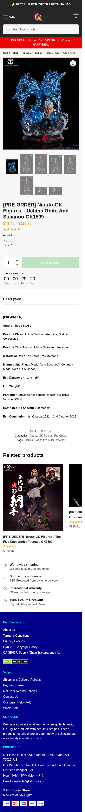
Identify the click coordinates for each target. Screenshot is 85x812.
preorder (60, 440)
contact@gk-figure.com (29, 781)
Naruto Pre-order (44, 440)
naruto (29, 440)
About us (9, 629)
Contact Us (10, 696)
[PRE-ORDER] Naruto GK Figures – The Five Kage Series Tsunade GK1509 (32, 539)
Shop (16, 52)
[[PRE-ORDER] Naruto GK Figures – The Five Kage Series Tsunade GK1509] (33, 497)
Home (6, 52)
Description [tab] (12, 299)
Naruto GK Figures (31, 52)
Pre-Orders (60, 435)
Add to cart (50, 263)
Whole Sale (10, 708)
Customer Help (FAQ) (18, 702)
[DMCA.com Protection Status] (15, 663)
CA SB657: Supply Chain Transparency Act (32, 652)
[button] (73, 63)
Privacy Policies (14, 641)
